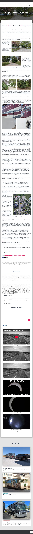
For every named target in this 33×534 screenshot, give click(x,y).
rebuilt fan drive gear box (24, 25)
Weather (21, 5)
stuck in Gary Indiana (9, 25)
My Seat (12, 255)
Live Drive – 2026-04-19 (7, 468)
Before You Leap (7, 255)
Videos (9, 520)
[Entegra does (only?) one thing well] (16, 482)
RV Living (4, 493)
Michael (5, 295)
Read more (19, 524)
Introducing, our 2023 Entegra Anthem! (10, 522)
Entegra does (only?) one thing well (9, 494)
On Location (15, 255)
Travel (23, 255)
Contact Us (25, 5)
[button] (9, 84)
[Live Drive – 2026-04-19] (16, 456)
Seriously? (19, 255)
